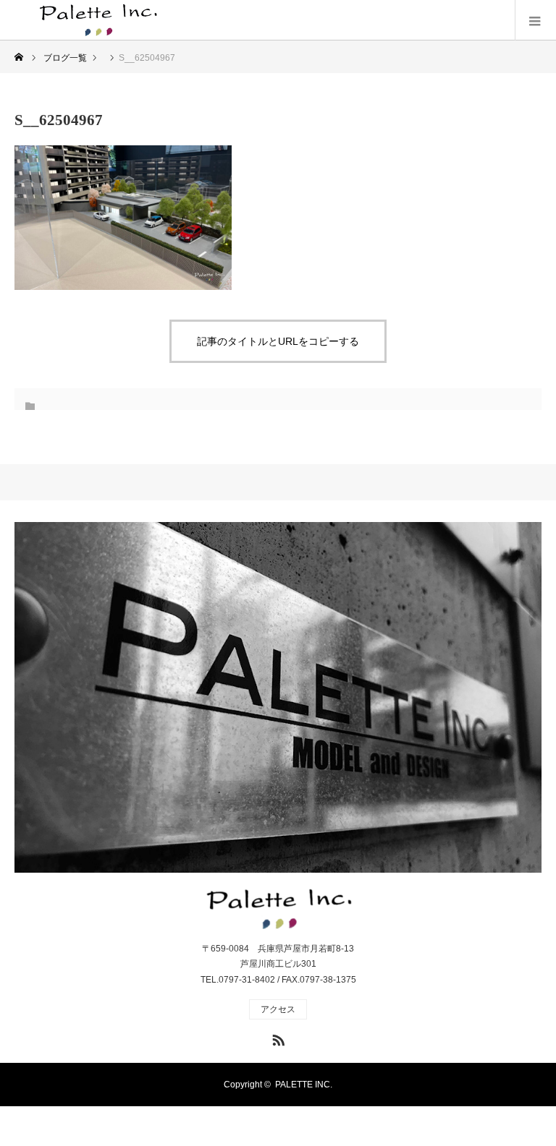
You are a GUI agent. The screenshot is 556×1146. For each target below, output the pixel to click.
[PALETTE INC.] (101, 20)
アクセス (278, 1009)
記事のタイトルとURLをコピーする (278, 341)
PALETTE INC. (303, 1084)
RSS (276, 1037)
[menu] (535, 20)
